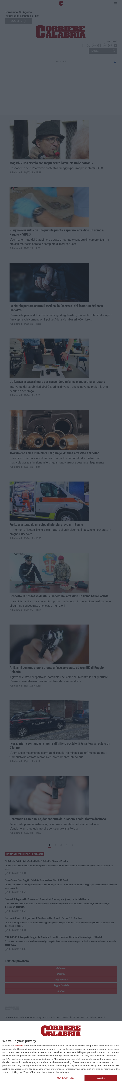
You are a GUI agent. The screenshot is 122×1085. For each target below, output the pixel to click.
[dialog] (61, 1053)
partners (19, 1046)
